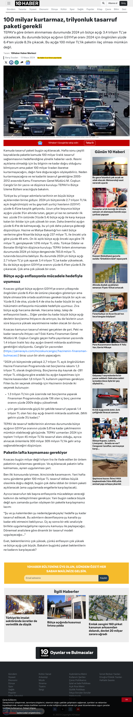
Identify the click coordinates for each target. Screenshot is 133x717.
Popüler (90, 9)
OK (126, 700)
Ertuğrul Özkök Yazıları (110, 677)
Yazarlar (22, 9)
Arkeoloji (43, 677)
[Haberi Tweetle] (6, 62)
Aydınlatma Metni (78, 674)
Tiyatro (42, 687)
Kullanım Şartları (77, 677)
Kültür (64, 9)
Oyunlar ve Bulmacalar (71, 653)
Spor (72, 9)
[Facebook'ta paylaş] (11, 62)
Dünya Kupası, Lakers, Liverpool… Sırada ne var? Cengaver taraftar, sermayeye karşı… (108, 445)
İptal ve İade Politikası (79, 684)
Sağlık (80, 9)
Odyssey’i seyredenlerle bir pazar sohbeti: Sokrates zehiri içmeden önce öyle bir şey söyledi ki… (108, 380)
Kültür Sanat (45, 674)
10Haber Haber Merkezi (23, 53)
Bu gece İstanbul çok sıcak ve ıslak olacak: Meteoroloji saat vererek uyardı (108, 180)
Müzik (42, 680)
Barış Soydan (11, 58)
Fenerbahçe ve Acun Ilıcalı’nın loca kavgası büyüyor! (108, 315)
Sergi (41, 690)
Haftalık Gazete (107, 680)
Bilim (116, 9)
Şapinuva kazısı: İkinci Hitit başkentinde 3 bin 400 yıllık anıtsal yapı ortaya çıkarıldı (106, 481)
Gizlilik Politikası (77, 690)
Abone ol (112, 3)
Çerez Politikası (10, 713)
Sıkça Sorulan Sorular (80, 693)
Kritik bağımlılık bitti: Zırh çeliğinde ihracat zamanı (106, 411)
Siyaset (32, 9)
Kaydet (103, 578)
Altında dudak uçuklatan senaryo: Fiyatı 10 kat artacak (107, 286)
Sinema (42, 684)
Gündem (11, 9)
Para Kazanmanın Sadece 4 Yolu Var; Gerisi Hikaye (109, 346)
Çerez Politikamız (77, 680)
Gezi (124, 9)
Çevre (108, 9)
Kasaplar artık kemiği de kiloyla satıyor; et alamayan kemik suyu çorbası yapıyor (109, 212)
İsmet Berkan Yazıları (109, 674)
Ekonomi (43, 9)
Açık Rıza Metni (76, 687)
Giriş (123, 3)
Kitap (99, 9)
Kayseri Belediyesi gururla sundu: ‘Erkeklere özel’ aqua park (109, 257)
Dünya (54, 9)
